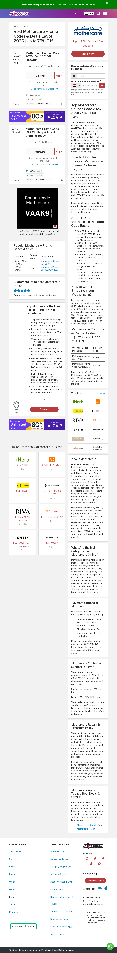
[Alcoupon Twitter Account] (95, 858)
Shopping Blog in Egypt (61, 866)
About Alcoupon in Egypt (61, 882)
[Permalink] (27, 95)
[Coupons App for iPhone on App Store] (105, 889)
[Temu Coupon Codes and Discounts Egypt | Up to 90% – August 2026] (52, 459)
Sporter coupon (57, 934)
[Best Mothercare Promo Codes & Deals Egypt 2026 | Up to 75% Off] (37, 208)
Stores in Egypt (57, 851)
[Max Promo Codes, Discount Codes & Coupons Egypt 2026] (78, 439)
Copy (59, 75)
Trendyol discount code (61, 911)
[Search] (99, 13)
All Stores (23, 26)
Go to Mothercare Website (43, 89)
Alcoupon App (90, 873)
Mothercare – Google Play (89, 825)
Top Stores (78, 393)
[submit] (102, 85)
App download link (95, 880)
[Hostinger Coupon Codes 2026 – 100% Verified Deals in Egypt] (52, 485)
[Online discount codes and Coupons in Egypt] (15, 26)
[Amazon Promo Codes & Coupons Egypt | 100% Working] (98, 439)
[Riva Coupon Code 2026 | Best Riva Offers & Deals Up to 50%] (23, 511)
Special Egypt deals (59, 859)
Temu (52, 469)
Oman (12, 882)
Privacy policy (56, 889)
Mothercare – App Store (88, 829)
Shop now (44, 409)
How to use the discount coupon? (61, 900)
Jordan (12, 904)
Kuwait (12, 866)
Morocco (13, 912)
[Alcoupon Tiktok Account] (91, 863)
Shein (23, 550)
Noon (23, 495)
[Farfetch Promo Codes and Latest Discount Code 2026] (52, 537)
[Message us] (110, 946)
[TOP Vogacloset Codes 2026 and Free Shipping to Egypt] (98, 448)
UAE (11, 859)
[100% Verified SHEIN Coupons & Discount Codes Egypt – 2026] (23, 537)
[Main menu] (105, 13)
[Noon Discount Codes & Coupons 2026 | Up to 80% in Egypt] (23, 485)
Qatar (11, 889)
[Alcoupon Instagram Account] (86, 858)
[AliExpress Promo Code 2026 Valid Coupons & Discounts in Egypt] (52, 511)
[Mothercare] (88, 31)
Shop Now (88, 53)
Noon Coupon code (59, 919)
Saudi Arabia (15, 851)
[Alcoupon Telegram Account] (99, 863)
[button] (107, 3)
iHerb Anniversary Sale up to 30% (38, 4)
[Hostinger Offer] (37, 116)
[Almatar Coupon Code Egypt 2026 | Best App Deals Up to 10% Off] (78, 448)
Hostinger (52, 498)
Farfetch (52, 547)
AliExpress (52, 521)
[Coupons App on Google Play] (99, 889)
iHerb (23, 469)
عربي (78, 13)
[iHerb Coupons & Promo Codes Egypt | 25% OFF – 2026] (23, 459)
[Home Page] (19, 13)
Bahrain (12, 874)
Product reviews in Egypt (61, 926)
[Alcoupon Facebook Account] (103, 858)
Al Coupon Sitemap (59, 874)
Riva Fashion (23, 524)
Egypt (12, 897)
